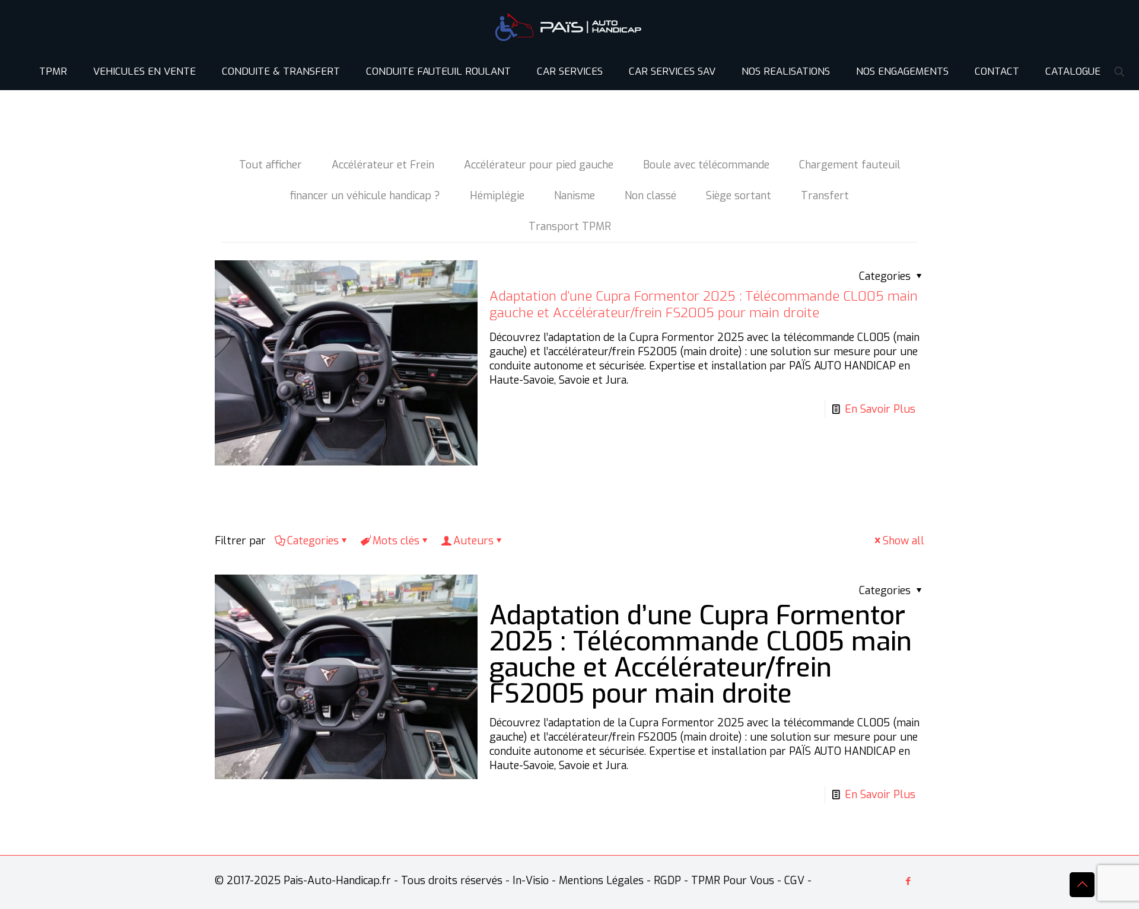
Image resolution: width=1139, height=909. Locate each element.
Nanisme (574, 196)
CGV (794, 880)
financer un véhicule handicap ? (365, 196)
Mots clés (396, 541)
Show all (903, 541)
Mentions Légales (601, 880)
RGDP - (671, 880)
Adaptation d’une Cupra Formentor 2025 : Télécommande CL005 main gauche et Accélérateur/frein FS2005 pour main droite (703, 304)
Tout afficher (270, 165)
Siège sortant (738, 196)
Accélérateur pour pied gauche (538, 165)
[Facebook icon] (907, 881)
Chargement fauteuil (850, 165)
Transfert (825, 196)
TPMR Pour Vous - (736, 880)
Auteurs (473, 541)
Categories (313, 541)
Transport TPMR (570, 226)
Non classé (650, 196)
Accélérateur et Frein (383, 165)
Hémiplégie (497, 196)
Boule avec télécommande (706, 165)
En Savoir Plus (880, 409)
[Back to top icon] (1082, 884)
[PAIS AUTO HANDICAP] (569, 26)
